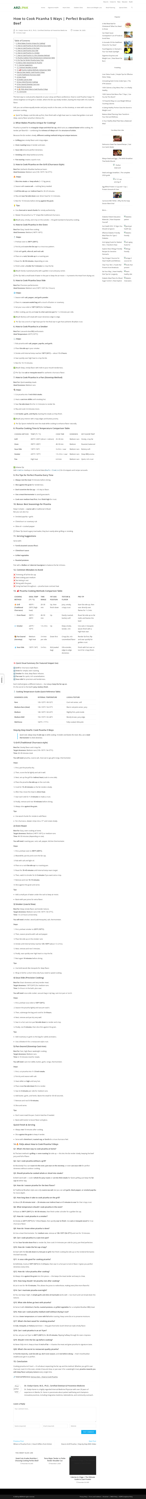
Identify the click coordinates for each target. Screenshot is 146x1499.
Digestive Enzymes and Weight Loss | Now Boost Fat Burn (112, 58)
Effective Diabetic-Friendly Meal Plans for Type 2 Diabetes (111, 235)
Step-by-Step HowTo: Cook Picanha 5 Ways (31, 72)
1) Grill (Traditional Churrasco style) (28, 75)
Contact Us (113, 2)
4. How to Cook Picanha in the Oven (28, 48)
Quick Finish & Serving (24, 87)
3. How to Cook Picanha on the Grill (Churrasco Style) (33, 46)
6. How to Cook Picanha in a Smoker (28, 53)
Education (124, 2)
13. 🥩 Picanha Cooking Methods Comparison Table (34, 70)
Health (131, 2)
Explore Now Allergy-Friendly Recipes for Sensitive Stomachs (112, 251)
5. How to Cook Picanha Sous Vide (27, 50)
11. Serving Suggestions (25, 65)
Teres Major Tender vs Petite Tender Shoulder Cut (54, 1459)
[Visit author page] (17, 1389)
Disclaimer (106, 1497)
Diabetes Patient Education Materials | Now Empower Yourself (111, 219)
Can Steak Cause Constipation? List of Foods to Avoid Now (112, 35)
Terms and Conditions (95, 1497)
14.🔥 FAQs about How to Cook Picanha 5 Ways (32, 89)
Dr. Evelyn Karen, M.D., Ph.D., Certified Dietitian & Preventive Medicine (41, 30)
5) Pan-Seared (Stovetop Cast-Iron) (28, 84)
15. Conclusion (22, 92)
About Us (105, 2)
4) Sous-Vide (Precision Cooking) (27, 82)
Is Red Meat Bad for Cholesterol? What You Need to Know (111, 26)
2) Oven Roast (21, 77)
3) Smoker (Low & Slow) (24, 80)
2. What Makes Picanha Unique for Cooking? (30, 43)
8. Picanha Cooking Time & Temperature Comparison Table (35, 58)
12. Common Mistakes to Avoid (27, 67)
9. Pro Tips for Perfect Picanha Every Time (30, 60)
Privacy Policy (83, 1497)
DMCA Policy (113, 1497)
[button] (2, 679)
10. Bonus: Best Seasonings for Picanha (29, 63)
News (118, 2)
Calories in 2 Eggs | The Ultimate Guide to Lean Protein (83, 1478)
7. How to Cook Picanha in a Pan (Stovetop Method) (33, 55)
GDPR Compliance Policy (126, 1497)
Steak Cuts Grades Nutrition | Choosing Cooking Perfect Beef (26, 1459)
